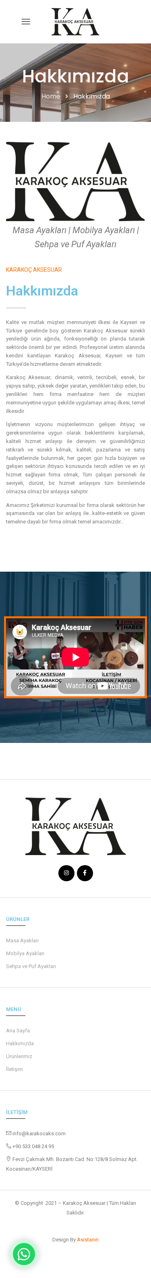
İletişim (14, 1069)
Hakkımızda (20, 1043)
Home (50, 96)
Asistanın (88, 1240)
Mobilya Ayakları (25, 953)
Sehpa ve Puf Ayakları (31, 966)
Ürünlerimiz (19, 1056)
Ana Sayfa (18, 1031)
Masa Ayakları (22, 940)
